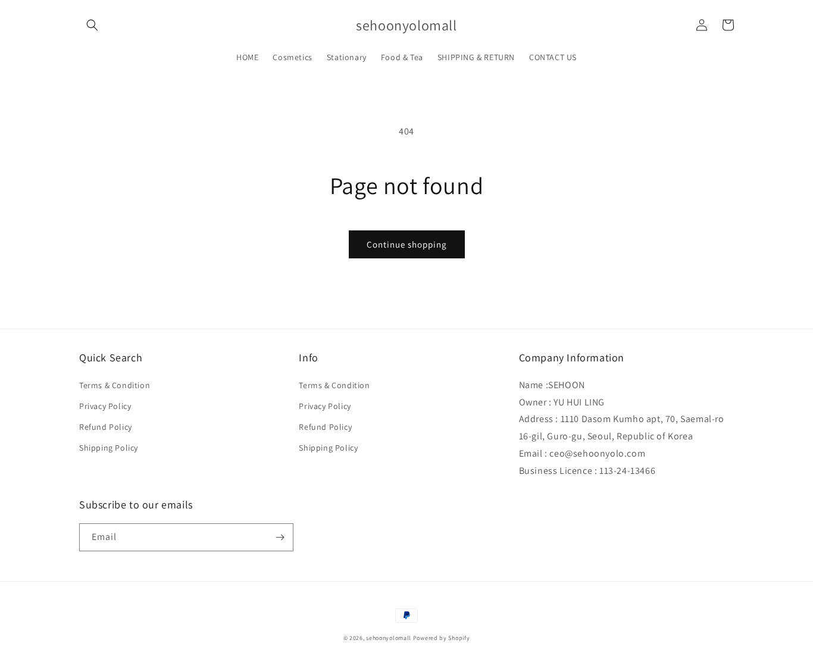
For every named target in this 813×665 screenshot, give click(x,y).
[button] (92, 25)
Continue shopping (407, 244)
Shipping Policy (108, 447)
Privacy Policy (105, 406)
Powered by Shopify (441, 638)
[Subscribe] (280, 537)
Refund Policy (105, 427)
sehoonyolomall (388, 638)
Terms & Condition (114, 385)
